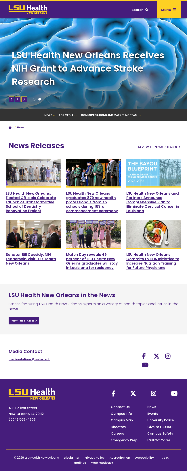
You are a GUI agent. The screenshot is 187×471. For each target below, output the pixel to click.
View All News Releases (159, 147)
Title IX (164, 458)
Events (152, 413)
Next (24, 99)
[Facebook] (113, 393)
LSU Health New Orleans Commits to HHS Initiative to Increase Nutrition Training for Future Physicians (152, 261)
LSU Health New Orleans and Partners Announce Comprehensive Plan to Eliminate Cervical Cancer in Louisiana (152, 202)
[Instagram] (153, 393)
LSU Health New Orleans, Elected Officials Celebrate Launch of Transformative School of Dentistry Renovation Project (31, 202)
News (48, 115)
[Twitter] (133, 393)
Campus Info (121, 413)
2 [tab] (39, 99)
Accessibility (144, 458)
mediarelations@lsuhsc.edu (29, 359)
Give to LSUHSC (160, 427)
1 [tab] (34, 99)
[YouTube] (174, 393)
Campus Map (122, 420)
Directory (118, 427)
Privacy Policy (94, 458)
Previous (11, 99)
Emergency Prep (124, 440)
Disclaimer (71, 458)
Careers (117, 433)
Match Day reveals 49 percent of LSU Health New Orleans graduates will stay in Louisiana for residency (92, 261)
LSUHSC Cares (159, 440)
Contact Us (120, 407)
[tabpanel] (93, 63)
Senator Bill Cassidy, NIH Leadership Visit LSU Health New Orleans (31, 259)
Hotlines (80, 463)
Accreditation (120, 458)
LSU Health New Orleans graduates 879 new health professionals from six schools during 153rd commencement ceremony (92, 202)
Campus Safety (160, 433)
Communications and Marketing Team (109, 115)
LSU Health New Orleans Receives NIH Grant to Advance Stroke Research (88, 68)
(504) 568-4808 (22, 419)
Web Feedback (102, 463)
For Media (66, 115)
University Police (160, 420)
